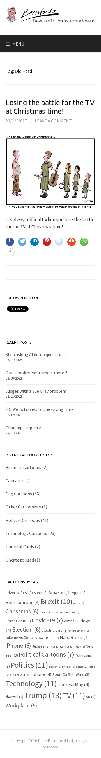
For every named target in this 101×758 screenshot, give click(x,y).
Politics (29, 665)
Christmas (22, 611)
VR (90, 696)
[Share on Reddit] (59, 242)
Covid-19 (47, 620)
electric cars (55, 630)
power (55, 667)
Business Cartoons (23, 467)
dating (72, 621)
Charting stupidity (23, 427)
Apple (79, 592)
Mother (57, 646)
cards (78, 603)
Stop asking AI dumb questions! (36, 354)
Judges (41, 646)
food (33, 638)
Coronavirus (18, 621)
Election (26, 629)
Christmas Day (51, 612)
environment (78, 631)
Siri (14, 675)
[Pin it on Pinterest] (47, 242)
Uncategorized (20, 560)
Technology (31, 683)
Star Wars (78, 674)
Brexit (56, 601)
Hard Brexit (74, 637)
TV (74, 695)
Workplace (21, 705)
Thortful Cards (20, 546)
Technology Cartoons (26, 533)
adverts (15, 592)
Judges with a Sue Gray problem (36, 391)
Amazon (60, 592)
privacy (68, 667)
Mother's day (75, 646)
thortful (14, 696)
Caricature (16, 480)
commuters (72, 612)
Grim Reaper (49, 638)
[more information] (10, 252)
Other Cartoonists (23, 507)
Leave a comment (53, 121)
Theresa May (73, 684)
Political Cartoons (46, 654)
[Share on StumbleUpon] (71, 242)
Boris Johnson (23, 602)
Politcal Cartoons (23, 520)
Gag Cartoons (19, 493)
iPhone (18, 645)
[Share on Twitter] (22, 242)
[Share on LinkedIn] (34, 242)
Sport (59, 674)
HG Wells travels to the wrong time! (40, 409)
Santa (82, 667)
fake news (17, 637)
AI (29, 592)
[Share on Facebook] (10, 242)
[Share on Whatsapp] (84, 242)
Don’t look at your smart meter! (36, 372)
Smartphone (36, 674)
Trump (43, 695)
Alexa (41, 592)
